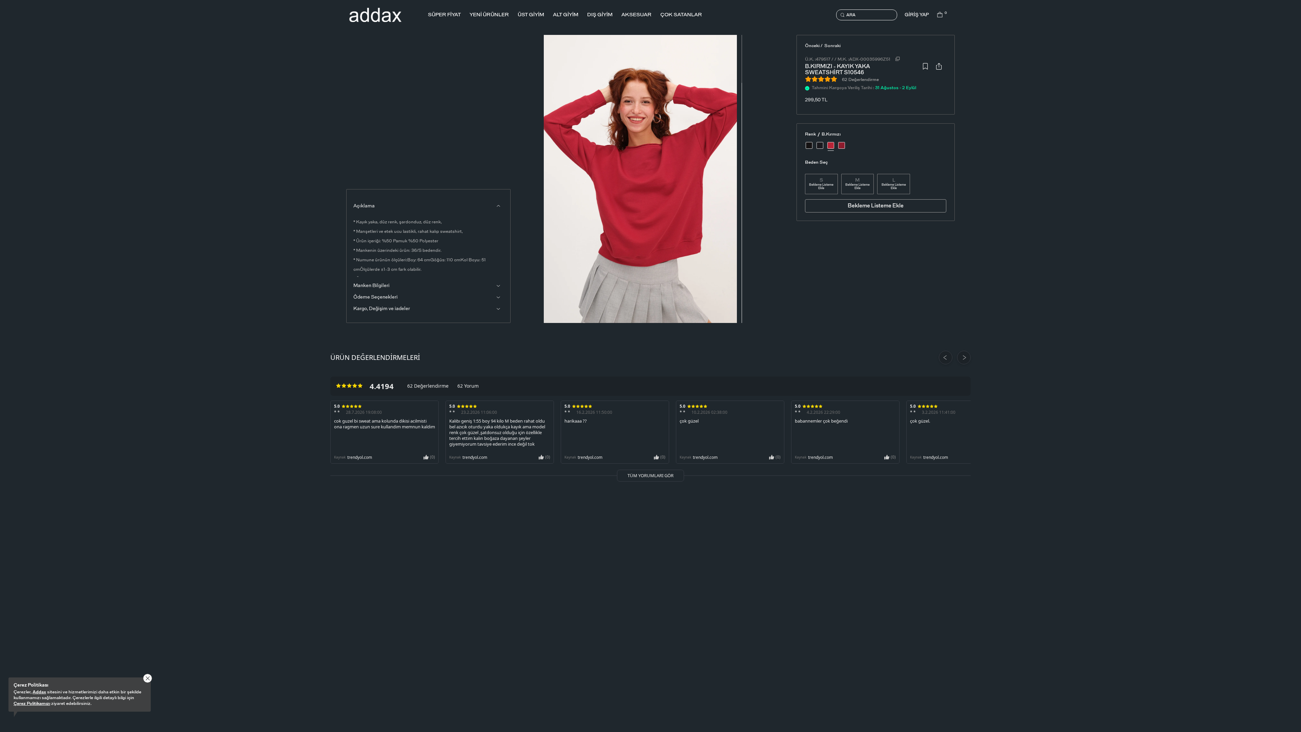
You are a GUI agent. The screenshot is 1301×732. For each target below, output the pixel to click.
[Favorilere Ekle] (925, 68)
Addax (39, 692)
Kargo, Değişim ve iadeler (381, 308)
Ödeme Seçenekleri (375, 297)
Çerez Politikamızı (32, 704)
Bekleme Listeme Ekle (821, 186)
